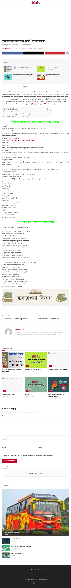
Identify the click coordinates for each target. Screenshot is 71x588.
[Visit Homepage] (35, 3)
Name (4, 439)
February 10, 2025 (30, 396)
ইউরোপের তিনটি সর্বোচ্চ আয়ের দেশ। (18, 553)
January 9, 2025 (15, 555)
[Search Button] (68, 3)
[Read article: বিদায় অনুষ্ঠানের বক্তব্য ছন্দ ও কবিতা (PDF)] (8, 77)
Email (4, 447)
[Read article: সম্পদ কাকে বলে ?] (36, 384)
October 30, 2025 (8, 534)
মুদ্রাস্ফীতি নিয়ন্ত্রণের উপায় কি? (53, 75)
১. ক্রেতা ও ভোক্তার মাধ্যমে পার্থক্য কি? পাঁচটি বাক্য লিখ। (17, 116)
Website (39, 447)
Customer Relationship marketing (22, 140)
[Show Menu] (3, 3)
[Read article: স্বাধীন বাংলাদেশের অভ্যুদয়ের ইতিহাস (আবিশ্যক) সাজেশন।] (59, 384)
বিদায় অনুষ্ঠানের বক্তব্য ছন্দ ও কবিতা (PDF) (23, 75)
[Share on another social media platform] (67, 53)
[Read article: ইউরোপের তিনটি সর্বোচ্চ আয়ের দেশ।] (6, 555)
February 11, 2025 (18, 76)
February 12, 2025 (51, 69)
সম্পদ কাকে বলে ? (29, 394)
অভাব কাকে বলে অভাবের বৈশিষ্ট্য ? (53, 67)
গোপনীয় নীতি (38, 570)
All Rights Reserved (32, 579)
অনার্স (8, 37)
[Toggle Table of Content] (48, 109)
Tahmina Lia (8, 48)
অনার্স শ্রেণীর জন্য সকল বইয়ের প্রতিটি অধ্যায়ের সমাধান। (41, 104)
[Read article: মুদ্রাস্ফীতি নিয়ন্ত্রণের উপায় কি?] (41, 77)
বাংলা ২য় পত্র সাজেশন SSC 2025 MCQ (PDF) (21, 546)
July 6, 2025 (17, 70)
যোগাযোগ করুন (46, 570)
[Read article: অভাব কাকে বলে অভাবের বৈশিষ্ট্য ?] (41, 69)
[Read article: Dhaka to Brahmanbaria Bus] (35, 512)
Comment (5, 416)
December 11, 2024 (15, 548)
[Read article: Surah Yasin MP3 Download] (6, 540)
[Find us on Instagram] (38, 583)
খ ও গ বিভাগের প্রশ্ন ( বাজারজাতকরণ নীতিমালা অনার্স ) (19, 114)
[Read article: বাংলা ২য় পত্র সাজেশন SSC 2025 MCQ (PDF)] (6, 548)
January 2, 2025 (52, 398)
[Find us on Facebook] (31, 583)
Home (3, 37)
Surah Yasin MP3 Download (18, 539)
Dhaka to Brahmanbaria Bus (12, 532)
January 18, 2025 (19, 48)
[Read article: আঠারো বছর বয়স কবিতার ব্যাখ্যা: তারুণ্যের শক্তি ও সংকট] (8, 69)
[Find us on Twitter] (34, 583)
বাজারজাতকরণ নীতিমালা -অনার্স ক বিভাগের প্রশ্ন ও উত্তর (17, 112)
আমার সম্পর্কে (24, 570)
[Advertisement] (35, 19)
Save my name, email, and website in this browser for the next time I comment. (28, 455)
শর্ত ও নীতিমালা (32, 570)
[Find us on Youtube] (36, 583)
